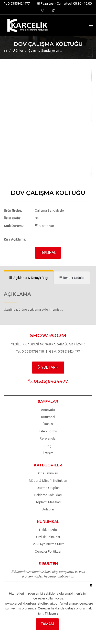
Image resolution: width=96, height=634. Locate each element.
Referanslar (48, 438)
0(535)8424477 (18, 3)
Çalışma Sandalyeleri (43, 50)
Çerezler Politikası (48, 551)
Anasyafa (48, 410)
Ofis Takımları (48, 473)
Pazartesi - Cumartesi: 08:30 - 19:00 (66, 3)
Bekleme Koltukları (48, 495)
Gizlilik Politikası (48, 537)
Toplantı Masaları (48, 502)
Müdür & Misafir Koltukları (48, 481)
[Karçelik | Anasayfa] (5, 50)
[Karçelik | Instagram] (53, 11)
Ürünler (18, 50)
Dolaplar (48, 509)
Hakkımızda (48, 530)
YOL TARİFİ (49, 367)
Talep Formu (48, 431)
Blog (48, 446)
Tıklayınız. (52, 613)
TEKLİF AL (48, 252)
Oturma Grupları (48, 488)
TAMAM (47, 624)
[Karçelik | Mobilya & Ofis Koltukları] (48, 25)
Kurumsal (48, 417)
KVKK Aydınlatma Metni (48, 544)
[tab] (29, 277)
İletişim (48, 453)
